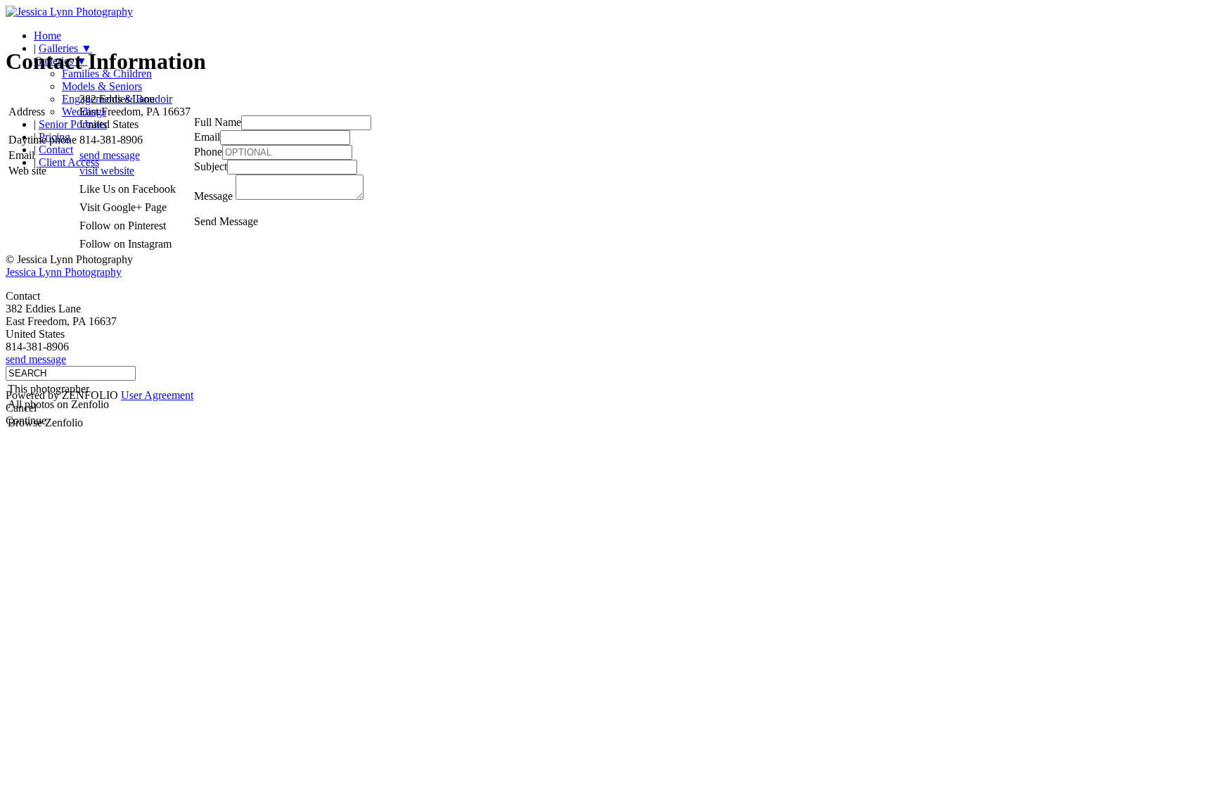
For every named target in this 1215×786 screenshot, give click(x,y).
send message (109, 155)
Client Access (69, 162)
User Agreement (157, 395)
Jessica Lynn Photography (64, 272)
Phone (208, 152)
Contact (56, 150)
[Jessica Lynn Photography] (69, 12)
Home (47, 36)
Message (213, 196)
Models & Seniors (102, 86)
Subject (210, 166)
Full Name (217, 122)
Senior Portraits (73, 124)
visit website (106, 171)
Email (207, 137)
